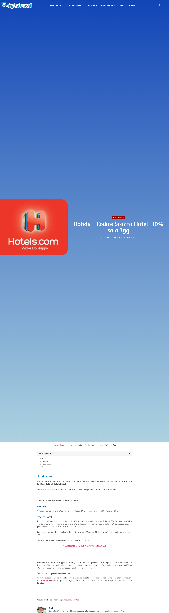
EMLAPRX (45, 462)
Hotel (62, 445)
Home (55, 445)
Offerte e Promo (74, 5)
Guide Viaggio (55, 5)
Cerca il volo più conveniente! (52, 466)
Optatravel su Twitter (69, 600)
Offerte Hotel (47, 464)
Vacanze (91, 5)
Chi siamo (132, 5)
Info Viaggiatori (108, 5)
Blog (122, 5)
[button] (159, 5)
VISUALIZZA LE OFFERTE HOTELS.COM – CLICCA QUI (84, 546)
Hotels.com (119, 217)
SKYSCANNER (46, 581)
